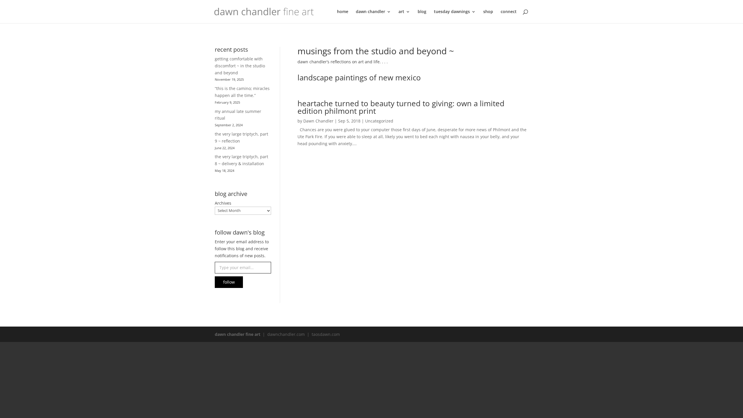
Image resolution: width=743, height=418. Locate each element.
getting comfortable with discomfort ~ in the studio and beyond (240, 65)
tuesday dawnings (452, 12)
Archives (223, 203)
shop (488, 12)
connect (509, 12)
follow (229, 282)
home (342, 12)
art (401, 12)
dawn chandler (370, 12)
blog (422, 12)
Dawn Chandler (318, 121)
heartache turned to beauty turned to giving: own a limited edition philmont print (400, 107)
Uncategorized (379, 121)
